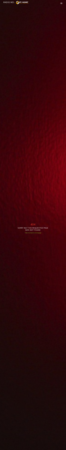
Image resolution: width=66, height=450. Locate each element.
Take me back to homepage (33, 233)
